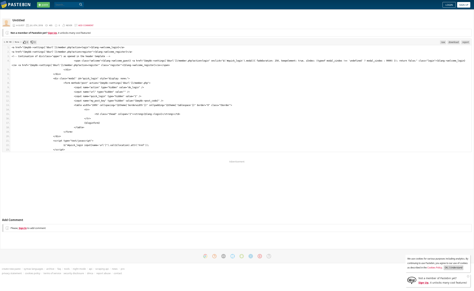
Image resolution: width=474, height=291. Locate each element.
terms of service (52, 273)
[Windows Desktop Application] (232, 256)
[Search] (81, 4)
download (454, 42)
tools (67, 268)
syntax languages (33, 268)
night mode (79, 268)
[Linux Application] (269, 256)
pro (123, 268)
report (465, 42)
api (90, 268)
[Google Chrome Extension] (205, 256)
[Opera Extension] (260, 256)
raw (443, 42)
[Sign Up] (411, 280)
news (115, 268)
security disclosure (74, 273)
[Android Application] (241, 256)
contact (118, 273)
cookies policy (32, 273)
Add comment (86, 25)
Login (449, 4)
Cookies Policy (434, 267)
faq (59, 268)
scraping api (102, 268)
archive (50, 268)
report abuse (103, 273)
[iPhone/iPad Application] (223, 256)
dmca (90, 273)
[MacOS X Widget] (250, 256)
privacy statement (12, 273)
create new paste (11, 268)
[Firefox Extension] (214, 256)
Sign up (463, 4)
